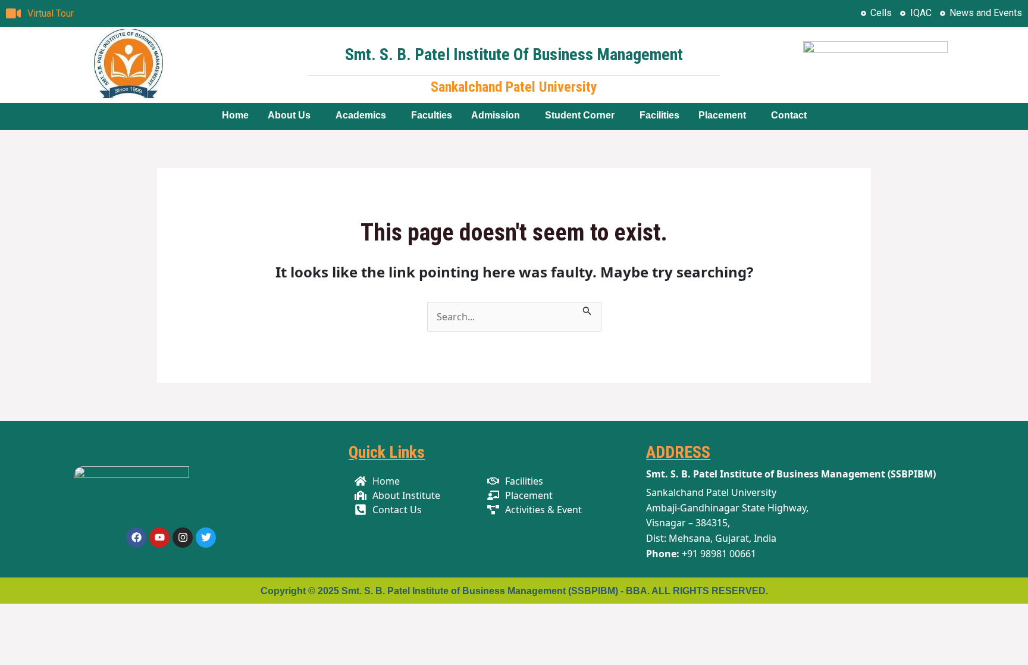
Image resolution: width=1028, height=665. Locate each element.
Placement (722, 115)
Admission (495, 115)
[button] (292, 115)
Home (235, 115)
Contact (789, 115)
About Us (289, 115)
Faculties (431, 115)
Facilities (659, 115)
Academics (361, 115)
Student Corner (580, 115)
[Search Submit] (587, 309)
